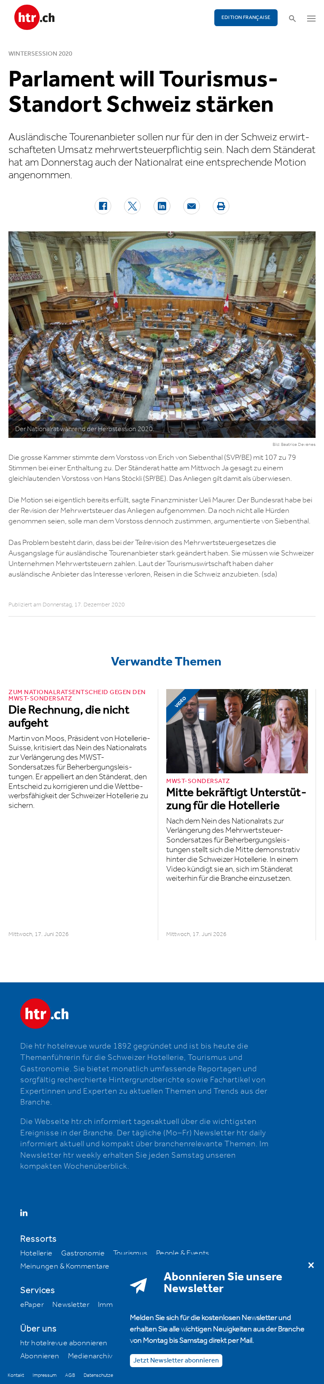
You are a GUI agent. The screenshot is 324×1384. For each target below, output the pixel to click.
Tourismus (130, 1253)
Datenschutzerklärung (107, 1375)
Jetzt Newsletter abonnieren (176, 1360)
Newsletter (70, 1305)
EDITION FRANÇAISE (246, 17)
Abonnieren (39, 1356)
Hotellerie (36, 1253)
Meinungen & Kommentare (65, 1266)
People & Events (182, 1253)
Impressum (44, 1375)
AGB (70, 1375)
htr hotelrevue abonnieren (64, 1343)
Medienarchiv (90, 1356)
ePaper (32, 1305)
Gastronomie (83, 1253)
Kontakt (16, 1375)
